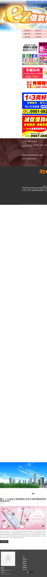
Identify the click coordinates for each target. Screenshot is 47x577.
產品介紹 (25, 559)
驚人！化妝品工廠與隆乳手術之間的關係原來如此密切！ (23, 500)
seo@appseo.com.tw (8, 570)
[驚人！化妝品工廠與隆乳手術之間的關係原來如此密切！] (23, 518)
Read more (4, 541)
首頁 (24, 557)
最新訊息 (25, 561)
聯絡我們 (25, 567)
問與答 (24, 563)
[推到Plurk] (27, 572)
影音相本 (25, 565)
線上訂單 (25, 569)
